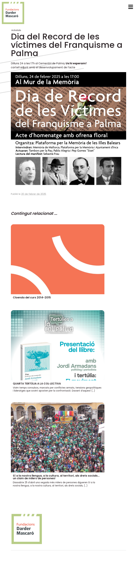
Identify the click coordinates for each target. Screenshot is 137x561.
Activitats (16, 30)
